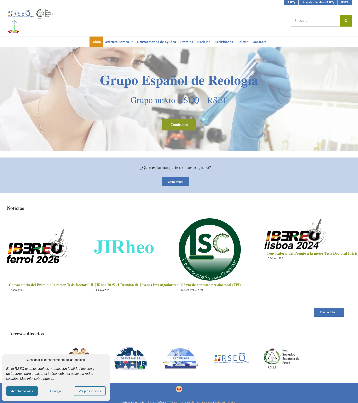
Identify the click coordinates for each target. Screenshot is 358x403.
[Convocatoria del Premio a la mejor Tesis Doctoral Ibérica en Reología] (89, 249)
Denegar (56, 391)
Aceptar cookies (22, 391)
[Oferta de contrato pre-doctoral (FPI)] (261, 249)
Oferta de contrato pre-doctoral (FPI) (211, 284)
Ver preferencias (90, 391)
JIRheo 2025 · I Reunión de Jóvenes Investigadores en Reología (145, 284)
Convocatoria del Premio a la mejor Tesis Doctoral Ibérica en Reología (65, 284)
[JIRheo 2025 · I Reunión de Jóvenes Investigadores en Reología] (175, 249)
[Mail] (179, 389)
